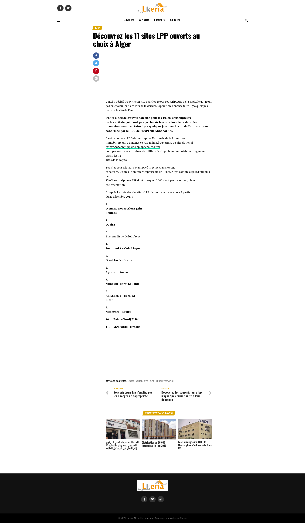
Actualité (144, 20)
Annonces (129, 20)
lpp (152, 381)
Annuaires (175, 20)
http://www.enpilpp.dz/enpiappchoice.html (133, 147)
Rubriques (159, 20)
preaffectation (165, 381)
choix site (142, 381)
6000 (132, 381)
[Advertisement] (159, 76)
